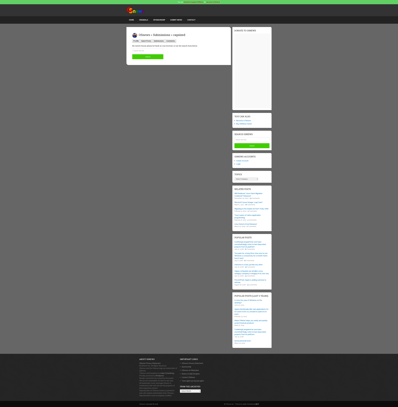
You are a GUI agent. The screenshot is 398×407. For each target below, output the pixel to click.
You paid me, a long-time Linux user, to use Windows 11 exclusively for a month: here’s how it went (251, 255)
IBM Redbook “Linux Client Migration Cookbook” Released (248, 194)
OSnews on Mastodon (190, 370)
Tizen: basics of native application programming (247, 216)
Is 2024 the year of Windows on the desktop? (248, 301)
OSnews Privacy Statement (150, 363)
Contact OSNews (188, 377)
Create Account (242, 161)
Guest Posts (146, 41)
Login (238, 164)
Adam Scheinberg (167, 373)
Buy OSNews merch (244, 124)
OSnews (142, 404)
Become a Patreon (243, 121)
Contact (191, 20)
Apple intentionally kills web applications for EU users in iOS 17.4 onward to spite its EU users (251, 311)
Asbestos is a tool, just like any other (248, 265)
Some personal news (242, 341)
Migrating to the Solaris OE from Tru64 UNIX (251, 209)
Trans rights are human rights (193, 381)
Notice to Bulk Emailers (191, 374)
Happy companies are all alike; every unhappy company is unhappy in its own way (251, 272)
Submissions (159, 41)
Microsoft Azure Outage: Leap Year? (248, 202)
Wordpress (159, 376)
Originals (143, 20)
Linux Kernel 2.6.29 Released (245, 224)
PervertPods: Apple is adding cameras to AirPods (250, 281)
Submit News (176, 20)
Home (131, 20)
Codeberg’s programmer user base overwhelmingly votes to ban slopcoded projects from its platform (250, 244)
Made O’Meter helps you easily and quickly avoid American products (250, 322)
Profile (136, 41)
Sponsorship (159, 20)
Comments (170, 41)
